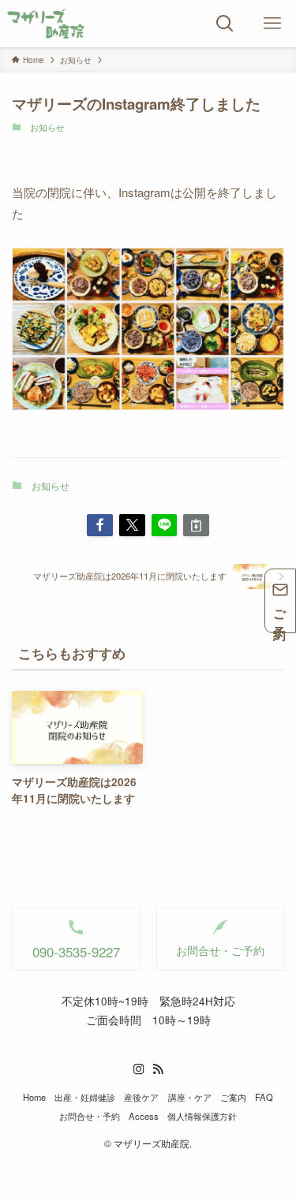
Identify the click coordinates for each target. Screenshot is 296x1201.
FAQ (264, 1097)
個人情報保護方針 (202, 1116)
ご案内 (233, 1097)
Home (34, 1097)
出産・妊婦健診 (84, 1097)
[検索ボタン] (225, 23)
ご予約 (281, 611)
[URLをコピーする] (196, 525)
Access (144, 1116)
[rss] (158, 1069)
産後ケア (141, 1097)
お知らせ (47, 127)
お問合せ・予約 (89, 1116)
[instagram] (139, 1069)
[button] (100, 525)
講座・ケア (190, 1097)
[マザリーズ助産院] (45, 23)
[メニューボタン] (272, 23)
